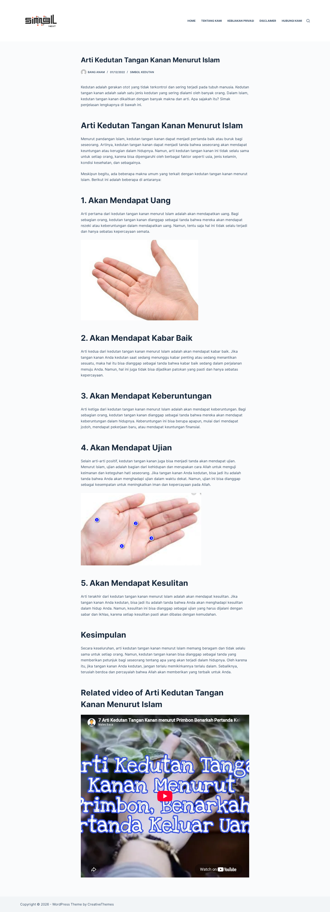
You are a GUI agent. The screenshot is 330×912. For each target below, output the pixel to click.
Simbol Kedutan (142, 72)
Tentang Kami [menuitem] (211, 20)
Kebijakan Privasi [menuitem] (240, 20)
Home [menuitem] (191, 20)
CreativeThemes (101, 904)
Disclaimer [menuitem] (268, 20)
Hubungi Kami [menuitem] (292, 20)
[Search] (308, 20)
